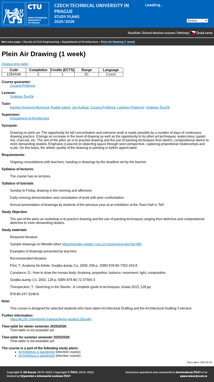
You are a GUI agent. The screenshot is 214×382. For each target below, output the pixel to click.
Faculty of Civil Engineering (41, 41)
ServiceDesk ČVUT (188, 372)
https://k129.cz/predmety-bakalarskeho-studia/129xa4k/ (50, 319)
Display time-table (15, 64)
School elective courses (158, 33)
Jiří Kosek (29, 372)
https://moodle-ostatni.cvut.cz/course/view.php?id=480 (101, 244)
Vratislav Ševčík (22, 96)
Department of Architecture (80, 41)
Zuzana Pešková (22, 85)
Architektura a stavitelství (36, 352)
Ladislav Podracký (130, 107)
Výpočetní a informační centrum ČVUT (45, 375)
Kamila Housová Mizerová (29, 107)
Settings (183, 33)
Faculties (134, 33)
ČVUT (74, 372)
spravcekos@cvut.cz (193, 375)
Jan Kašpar (80, 107)
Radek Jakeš (60, 107)
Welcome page (10, 41)
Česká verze (204, 33)
